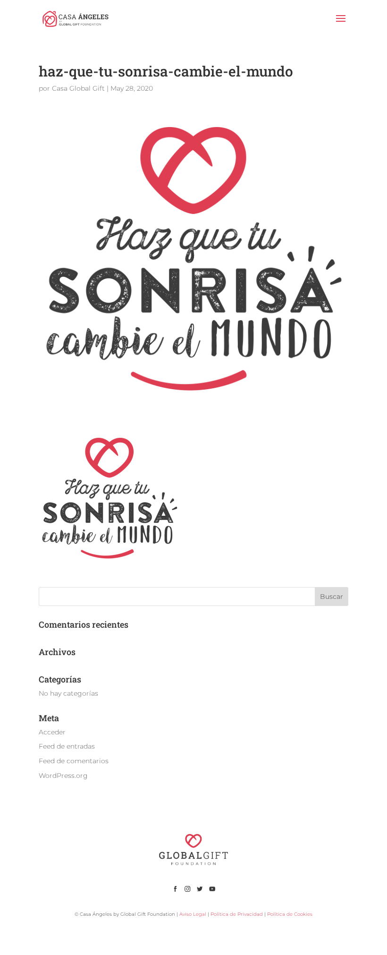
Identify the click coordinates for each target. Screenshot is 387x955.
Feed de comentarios (74, 761)
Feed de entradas (67, 746)
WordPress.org (63, 775)
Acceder (52, 732)
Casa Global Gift (78, 88)
